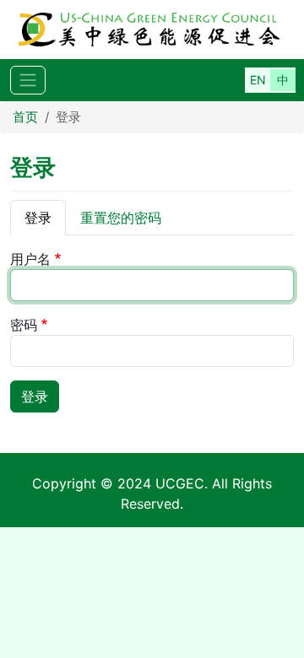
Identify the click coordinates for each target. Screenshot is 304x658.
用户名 (30, 259)
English (257, 80)
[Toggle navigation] (28, 80)
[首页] (152, 29)
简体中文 (283, 80)
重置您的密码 (120, 217)
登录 (38, 217)
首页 (25, 117)
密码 (23, 324)
